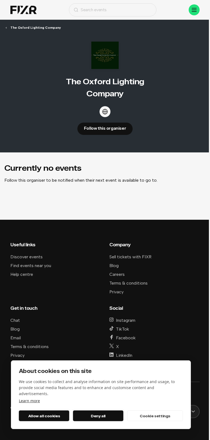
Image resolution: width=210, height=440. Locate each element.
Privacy (116, 291)
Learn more (29, 400)
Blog (114, 265)
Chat (15, 320)
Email (15, 337)
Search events (94, 9)
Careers (117, 274)
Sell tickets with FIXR (130, 256)
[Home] (23, 10)
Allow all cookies (44, 416)
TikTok (122, 329)
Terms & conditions (128, 283)
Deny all (98, 416)
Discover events (26, 256)
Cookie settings (155, 416)
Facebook (126, 337)
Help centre (21, 274)
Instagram (125, 320)
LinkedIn (124, 355)
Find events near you (30, 265)
